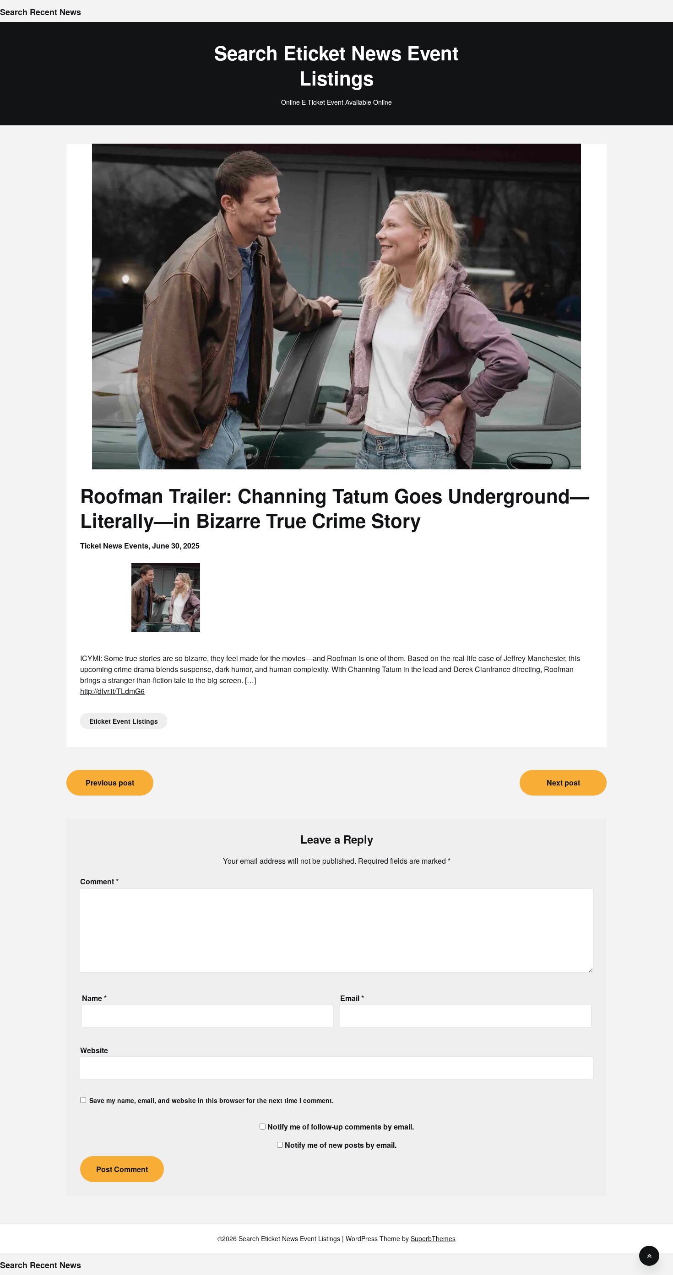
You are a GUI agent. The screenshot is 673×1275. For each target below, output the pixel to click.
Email (352, 998)
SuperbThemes (433, 1238)
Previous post (110, 782)
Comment (99, 881)
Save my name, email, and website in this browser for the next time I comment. (211, 1100)
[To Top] (649, 1256)
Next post (563, 782)
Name (94, 998)
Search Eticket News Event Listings (336, 65)
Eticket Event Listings (123, 721)
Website (94, 1050)
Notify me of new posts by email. (340, 1145)
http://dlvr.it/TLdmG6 (112, 691)
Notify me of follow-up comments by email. (340, 1126)
